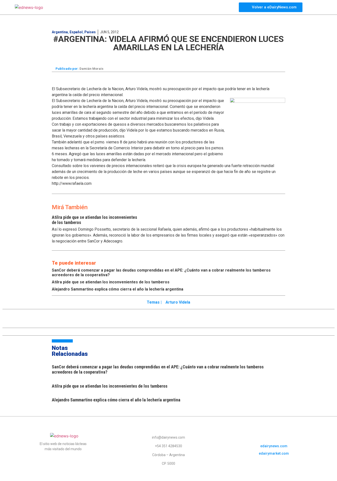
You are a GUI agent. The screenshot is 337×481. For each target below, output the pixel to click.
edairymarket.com (274, 453)
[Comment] (254, 58)
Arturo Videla (178, 302)
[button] (85, 57)
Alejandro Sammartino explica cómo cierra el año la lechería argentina (117, 289)
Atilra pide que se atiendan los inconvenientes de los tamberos (110, 282)
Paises (90, 32)
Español (76, 32)
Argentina (60, 32)
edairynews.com (273, 446)
